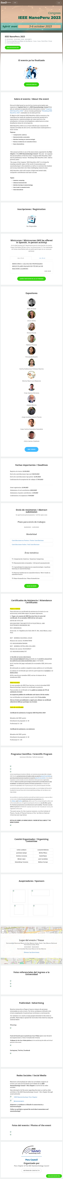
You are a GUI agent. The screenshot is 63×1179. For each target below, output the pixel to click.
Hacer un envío (31, 586)
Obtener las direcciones (31, 952)
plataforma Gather (40, 778)
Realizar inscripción (13, 47)
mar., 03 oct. (20, 258)
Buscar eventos (31, 84)
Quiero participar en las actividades (31, 279)
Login (15, 2)
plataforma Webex (46, 776)
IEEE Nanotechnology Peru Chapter (25, 1097)
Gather (20, 801)
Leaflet (50, 963)
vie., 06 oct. (42, 258)
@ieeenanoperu (19, 1101)
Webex (14, 801)
